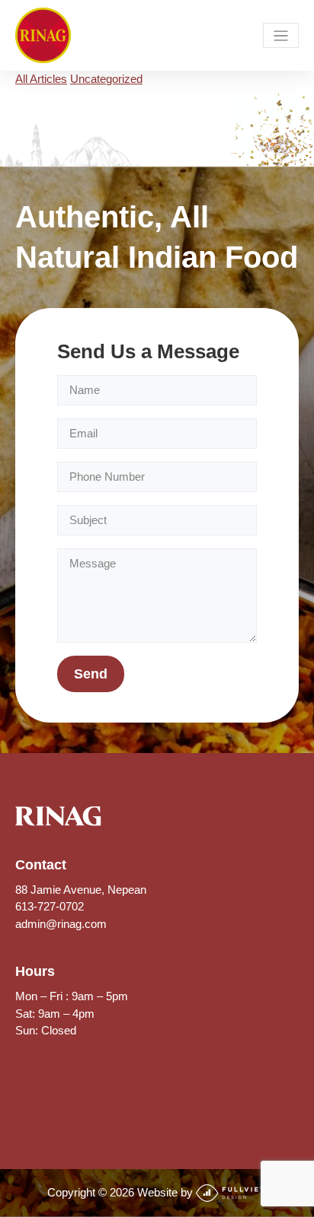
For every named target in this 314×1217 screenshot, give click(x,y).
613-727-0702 (49, 906)
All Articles (41, 78)
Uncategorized (106, 78)
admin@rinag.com (61, 923)
